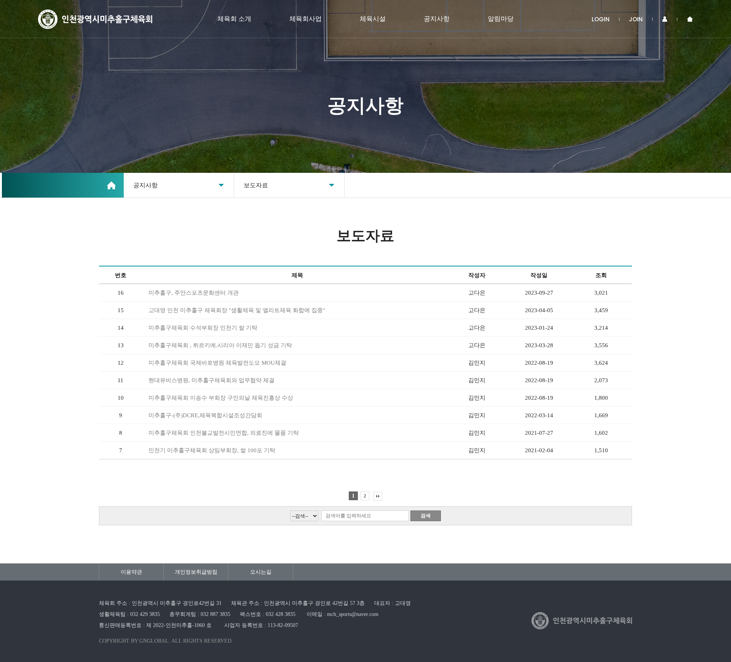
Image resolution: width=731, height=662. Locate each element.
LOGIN (601, 19)
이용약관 (131, 572)
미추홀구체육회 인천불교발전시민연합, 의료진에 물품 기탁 (223, 433)
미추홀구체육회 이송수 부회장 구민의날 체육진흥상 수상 (220, 398)
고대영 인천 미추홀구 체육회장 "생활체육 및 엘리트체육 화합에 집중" (236, 310)
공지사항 (437, 18)
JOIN (636, 19)
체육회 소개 (234, 18)
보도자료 (256, 185)
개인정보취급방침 (196, 572)
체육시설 (373, 18)
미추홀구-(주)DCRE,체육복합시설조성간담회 (205, 415)
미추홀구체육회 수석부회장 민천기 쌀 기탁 (202, 328)
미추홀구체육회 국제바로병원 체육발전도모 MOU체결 (217, 363)
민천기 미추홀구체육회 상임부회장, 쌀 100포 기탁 (211, 450)
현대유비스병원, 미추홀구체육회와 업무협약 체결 (211, 380)
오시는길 (260, 572)
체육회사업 (305, 18)
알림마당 (501, 18)
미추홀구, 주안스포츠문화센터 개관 (193, 293)
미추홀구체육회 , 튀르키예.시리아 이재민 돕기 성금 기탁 (220, 345)
